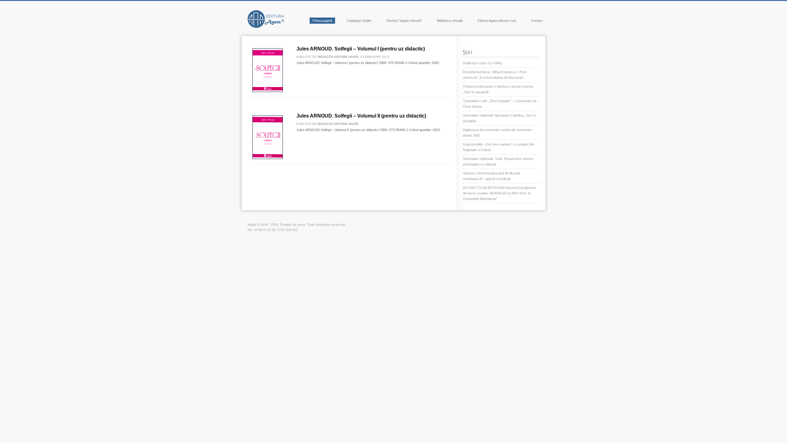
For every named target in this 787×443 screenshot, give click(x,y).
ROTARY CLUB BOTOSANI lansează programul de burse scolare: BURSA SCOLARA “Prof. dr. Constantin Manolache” (499, 193)
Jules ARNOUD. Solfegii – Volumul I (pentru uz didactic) (360, 48)
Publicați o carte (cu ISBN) (482, 63)
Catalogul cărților (359, 20)
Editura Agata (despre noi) (496, 20)
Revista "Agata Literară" (404, 20)
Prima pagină (322, 20)
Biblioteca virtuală (450, 20)
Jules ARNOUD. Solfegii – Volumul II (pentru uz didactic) (361, 115)
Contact (537, 20)
